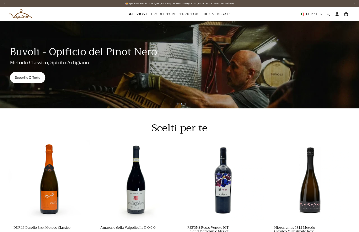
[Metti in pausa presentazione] (171, 103)
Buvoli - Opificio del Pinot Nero (83, 51)
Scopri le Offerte (27, 77)
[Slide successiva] (352, 64)
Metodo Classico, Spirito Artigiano (49, 62)
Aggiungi (347, 214)
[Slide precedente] (7, 64)
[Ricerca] (328, 14)
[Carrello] (346, 14)
